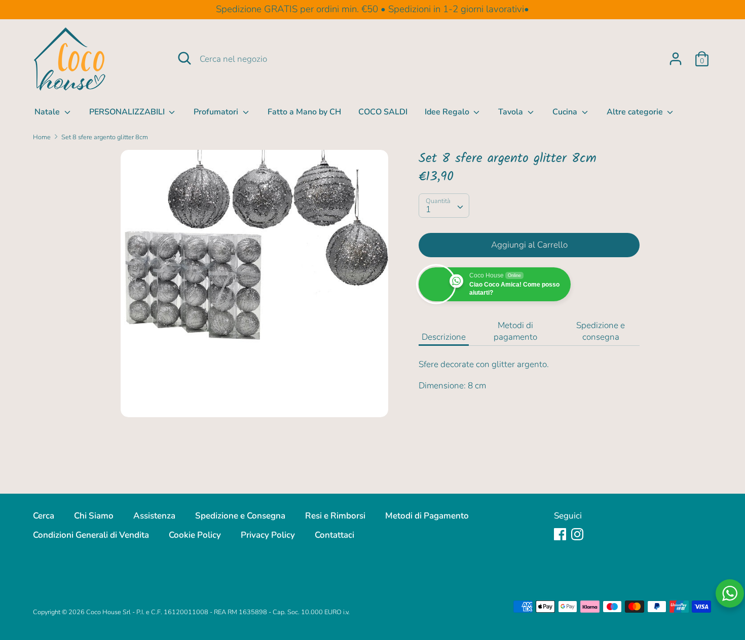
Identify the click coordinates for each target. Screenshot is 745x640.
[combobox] (444, 205)
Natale (48, 111)
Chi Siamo (94, 516)
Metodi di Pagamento (427, 516)
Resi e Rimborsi (335, 516)
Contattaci (334, 535)
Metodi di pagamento (515, 331)
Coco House (103, 612)
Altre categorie (636, 111)
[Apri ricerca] (184, 58)
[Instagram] (577, 534)
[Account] (675, 55)
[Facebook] (560, 534)
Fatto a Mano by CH (304, 111)
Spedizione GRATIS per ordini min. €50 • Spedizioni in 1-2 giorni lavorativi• (372, 9)
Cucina (565, 111)
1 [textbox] (428, 209)
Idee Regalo (448, 111)
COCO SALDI (382, 111)
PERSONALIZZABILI (128, 111)
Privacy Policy (268, 535)
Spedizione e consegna (600, 331)
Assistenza (154, 516)
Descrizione (444, 337)
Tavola (511, 111)
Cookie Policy (195, 535)
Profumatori (217, 111)
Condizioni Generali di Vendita (91, 535)
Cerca (43, 516)
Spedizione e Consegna (240, 516)
